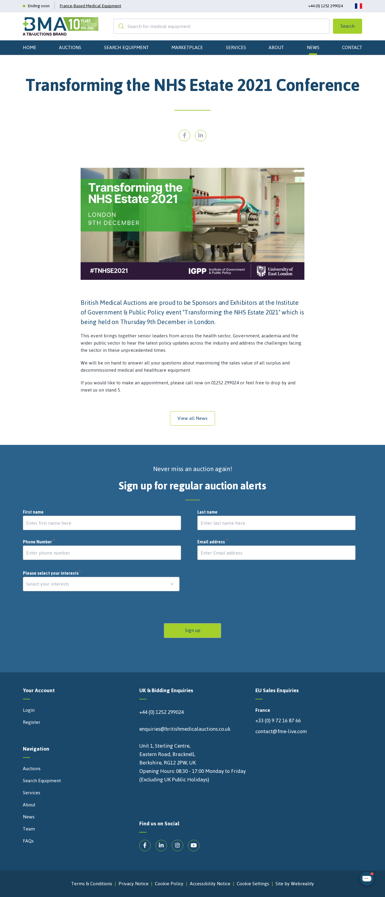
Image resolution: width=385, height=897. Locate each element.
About (276, 47)
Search (347, 26)
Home (29, 47)
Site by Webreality (295, 883)
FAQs (28, 841)
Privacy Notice (134, 883)
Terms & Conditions (91, 883)
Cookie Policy (169, 883)
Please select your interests (52, 573)
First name (33, 512)
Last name (207, 512)
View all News (192, 418)
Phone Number (39, 542)
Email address (212, 542)
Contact (352, 47)
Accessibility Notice (210, 883)
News (313, 47)
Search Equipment (126, 47)
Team (29, 829)
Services (236, 47)
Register (31, 722)
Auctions (70, 47)
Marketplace (187, 47)
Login (29, 710)
